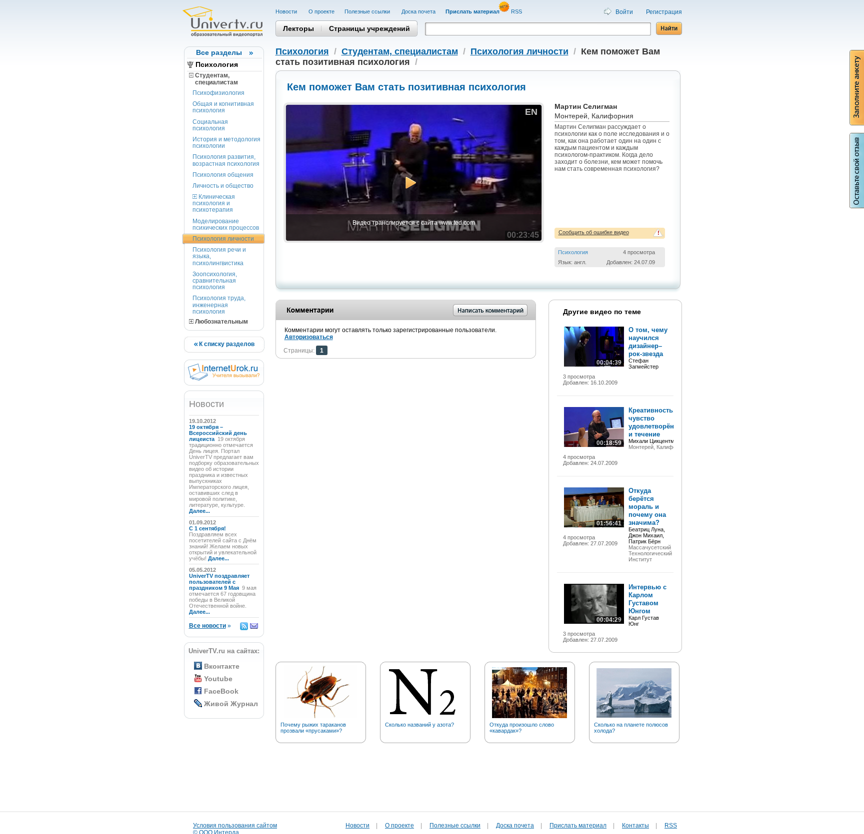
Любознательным (221, 321)
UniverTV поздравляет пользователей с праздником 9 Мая (219, 582)
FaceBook (221, 691)
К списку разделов (226, 344)
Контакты (635, 825)
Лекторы (298, 28)
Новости (287, 11)
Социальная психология (210, 125)
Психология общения (223, 174)
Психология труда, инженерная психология (219, 305)
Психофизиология (218, 92)
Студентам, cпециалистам (213, 79)
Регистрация (664, 11)
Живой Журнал (231, 704)
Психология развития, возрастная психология (226, 160)
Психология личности (223, 238)
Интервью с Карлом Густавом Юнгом (647, 599)
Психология (217, 64)
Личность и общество (223, 185)
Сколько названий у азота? (419, 725)
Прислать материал (578, 825)
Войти (624, 11)
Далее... (199, 511)
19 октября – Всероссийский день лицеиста (218, 433)
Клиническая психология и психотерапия (213, 203)
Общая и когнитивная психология (223, 107)
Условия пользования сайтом (235, 825)
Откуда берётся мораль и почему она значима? (647, 506)
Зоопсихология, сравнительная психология (214, 281)
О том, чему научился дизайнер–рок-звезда (648, 342)
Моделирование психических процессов (225, 224)
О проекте (321, 11)
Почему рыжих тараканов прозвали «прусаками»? (313, 728)
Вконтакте (222, 666)
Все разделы (219, 52)
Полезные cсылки (368, 11)
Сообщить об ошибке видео (593, 232)
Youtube (218, 679)
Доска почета (419, 11)
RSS (517, 11)
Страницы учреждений (369, 28)
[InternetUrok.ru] (224, 378)
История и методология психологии (226, 142)
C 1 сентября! (208, 528)
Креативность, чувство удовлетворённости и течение (660, 422)
